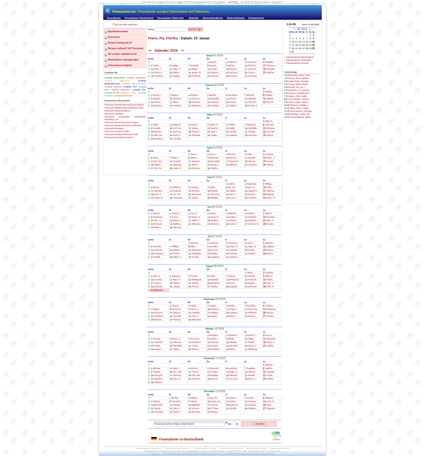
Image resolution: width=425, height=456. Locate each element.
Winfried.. (232, 214)
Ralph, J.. (176, 158)
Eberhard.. (234, 162)
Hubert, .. (176, 369)
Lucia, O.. (270, 402)
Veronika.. (214, 247)
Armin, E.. (176, 214)
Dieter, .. (233, 349)
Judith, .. (233, 128)
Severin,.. (213, 66)
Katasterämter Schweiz (297, 63)
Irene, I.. (194, 155)
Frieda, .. (158, 346)
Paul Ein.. (252, 66)
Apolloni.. (157, 99)
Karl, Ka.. (194, 369)
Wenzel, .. (159, 320)
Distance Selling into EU (120, 43)
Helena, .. (177, 283)
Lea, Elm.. (271, 132)
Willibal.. (176, 247)
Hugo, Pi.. (177, 169)
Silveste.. (215, 412)
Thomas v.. (271, 66)
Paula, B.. (215, 217)
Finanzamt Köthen (135, 105)
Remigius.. (214, 336)
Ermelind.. (215, 349)
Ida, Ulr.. (232, 188)
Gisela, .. (213, 188)
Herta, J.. (270, 158)
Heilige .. (176, 66)
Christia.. (252, 132)
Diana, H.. (196, 217)
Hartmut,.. (234, 73)
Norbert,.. (251, 214)
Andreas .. (195, 95)
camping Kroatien (273, 451)
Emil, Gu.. (177, 128)
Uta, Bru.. (234, 379)
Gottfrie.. (269, 369)
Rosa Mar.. (195, 339)
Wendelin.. (178, 346)
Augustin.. (234, 287)
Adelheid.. (196, 405)
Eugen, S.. (234, 372)
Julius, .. (270, 405)
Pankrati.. (177, 191)
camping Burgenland (114, 78)
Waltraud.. (214, 158)
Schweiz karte (256, 18)
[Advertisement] (302, 150)
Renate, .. (252, 195)
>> (182, 51)
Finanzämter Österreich (170, 18)
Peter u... (158, 228)
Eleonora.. (215, 224)
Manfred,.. (197, 76)
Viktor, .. (252, 339)
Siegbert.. (271, 247)
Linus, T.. (196, 316)
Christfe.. (233, 409)
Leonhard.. (233, 369)
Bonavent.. (197, 250)
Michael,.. (177, 320)
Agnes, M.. (197, 73)
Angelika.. (269, 62)
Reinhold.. (195, 66)
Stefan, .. (270, 280)
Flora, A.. (177, 379)
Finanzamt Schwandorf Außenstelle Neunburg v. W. (125, 118)
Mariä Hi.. (253, 280)
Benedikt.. (215, 99)
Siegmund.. (252, 184)
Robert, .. (269, 214)
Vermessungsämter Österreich (177, 449)
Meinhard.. (234, 280)
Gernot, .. (233, 158)
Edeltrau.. (177, 224)
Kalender (194, 18)
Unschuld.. (159, 412)
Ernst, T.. (158, 69)
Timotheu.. (159, 76)
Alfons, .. (251, 273)
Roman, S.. (253, 106)
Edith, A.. (269, 276)
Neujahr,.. (213, 62)
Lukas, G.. (271, 343)
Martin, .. (196, 372)
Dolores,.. (177, 313)
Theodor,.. (157, 372)
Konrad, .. (215, 379)
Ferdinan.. (253, 198)
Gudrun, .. (159, 283)
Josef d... (232, 184)
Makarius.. (233, 62)
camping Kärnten (112, 93)
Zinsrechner (114, 37)
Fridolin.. (232, 125)
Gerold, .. (270, 162)
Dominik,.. (251, 276)
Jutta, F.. (177, 409)
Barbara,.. (233, 398)
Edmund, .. (234, 376)
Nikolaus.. (269, 398)
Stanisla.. (252, 158)
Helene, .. (271, 165)
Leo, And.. (177, 372)
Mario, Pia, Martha (163, 38)
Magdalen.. (197, 254)
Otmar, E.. (195, 309)
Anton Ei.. (252, 69)
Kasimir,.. (194, 125)
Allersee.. (157, 369)
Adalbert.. (253, 221)
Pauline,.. (215, 169)
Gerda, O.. (214, 125)
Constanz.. (197, 102)
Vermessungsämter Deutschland (148, 449)
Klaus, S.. (233, 316)
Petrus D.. (252, 102)
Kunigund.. (177, 125)
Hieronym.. (197, 320)
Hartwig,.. (271, 217)
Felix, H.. (270, 287)
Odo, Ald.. (196, 376)
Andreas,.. (159, 383)
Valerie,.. (194, 402)
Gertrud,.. (177, 132)
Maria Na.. (253, 309)
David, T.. (177, 412)
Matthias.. (178, 106)
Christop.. (233, 254)
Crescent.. (270, 155)
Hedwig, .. (234, 343)
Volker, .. (157, 125)
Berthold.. (159, 405)
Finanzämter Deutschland (139, 18)
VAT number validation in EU (122, 54)
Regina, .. (252, 283)
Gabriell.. (233, 250)
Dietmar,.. (271, 191)
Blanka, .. (176, 398)
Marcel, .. (233, 69)
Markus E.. (253, 165)
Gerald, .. (251, 398)
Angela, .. (177, 76)
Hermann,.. (216, 195)
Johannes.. (253, 76)
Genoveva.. (252, 62)
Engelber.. (251, 369)
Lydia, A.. (157, 276)
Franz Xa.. (213, 398)
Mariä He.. (214, 243)
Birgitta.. (215, 254)
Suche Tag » (195, 29)
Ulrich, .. (251, 243)
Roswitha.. (252, 306)
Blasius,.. (176, 95)
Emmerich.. (214, 369)
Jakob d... (252, 254)
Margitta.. (271, 69)
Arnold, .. (215, 69)
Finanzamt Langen (129, 122)
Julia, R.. (233, 195)
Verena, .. (176, 306)
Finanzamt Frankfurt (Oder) (117, 131)
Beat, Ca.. (251, 188)
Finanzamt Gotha (135, 108)
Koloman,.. (178, 343)
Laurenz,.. (159, 280)
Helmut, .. (271, 135)
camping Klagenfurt (120, 90)
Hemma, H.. (254, 224)
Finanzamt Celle (130, 134)
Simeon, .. (157, 214)
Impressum (155, 454)
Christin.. (233, 99)
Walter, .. (194, 158)
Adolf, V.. (196, 221)
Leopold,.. (271, 372)
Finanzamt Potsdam (113, 134)
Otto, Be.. (177, 228)
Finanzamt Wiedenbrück (115, 108)
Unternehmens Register (120, 65)
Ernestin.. (177, 162)
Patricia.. (196, 287)
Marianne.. (178, 198)
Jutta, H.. (177, 69)
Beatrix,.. (215, 128)
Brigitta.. (269, 92)
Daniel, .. (177, 254)
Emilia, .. (157, 66)
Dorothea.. (233, 95)
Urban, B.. (159, 198)
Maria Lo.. (196, 99)
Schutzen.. (233, 336)
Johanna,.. (253, 402)
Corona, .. (233, 102)
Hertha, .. (271, 313)
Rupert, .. (215, 316)
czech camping (254, 451)
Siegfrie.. (270, 99)
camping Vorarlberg (135, 78)
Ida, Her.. (158, 162)
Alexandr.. (177, 165)
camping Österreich (123, 96)
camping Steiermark (116, 81)
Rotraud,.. (159, 224)
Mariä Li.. (157, 95)
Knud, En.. (234, 247)
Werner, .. (253, 162)
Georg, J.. (215, 165)
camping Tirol (130, 87)
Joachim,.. (159, 191)
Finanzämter (114, 18)
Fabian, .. (177, 73)
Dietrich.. (194, 243)
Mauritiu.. (177, 316)
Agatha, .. (213, 95)
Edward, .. (196, 132)
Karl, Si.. (194, 214)
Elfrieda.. (269, 95)
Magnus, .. (270, 306)
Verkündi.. (196, 135)
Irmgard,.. (215, 102)
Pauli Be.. (270, 73)
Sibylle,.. (232, 339)
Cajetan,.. (232, 276)
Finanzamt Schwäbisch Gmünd (118, 137)
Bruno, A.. (176, 339)
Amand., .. (159, 349)
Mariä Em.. (177, 402)
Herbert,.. (159, 132)
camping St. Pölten (128, 93)
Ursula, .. (196, 346)
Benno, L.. (177, 221)
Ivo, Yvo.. (177, 195)
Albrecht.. (269, 243)
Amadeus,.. (159, 139)
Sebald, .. (196, 283)
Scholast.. (177, 99)
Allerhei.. (269, 365)
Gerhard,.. (215, 76)
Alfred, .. (196, 165)
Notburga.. (271, 309)
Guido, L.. (233, 217)
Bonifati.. (215, 191)
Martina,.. (234, 76)
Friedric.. (270, 379)
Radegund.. (197, 280)
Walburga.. (197, 106)
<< (150, 51)
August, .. (196, 198)
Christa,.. (213, 214)
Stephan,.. (253, 409)
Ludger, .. (215, 135)
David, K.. (233, 224)
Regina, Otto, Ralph (297, 96)
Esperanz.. (234, 405)
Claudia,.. (233, 132)
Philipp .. (269, 184)
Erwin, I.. (233, 198)
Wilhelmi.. (253, 313)
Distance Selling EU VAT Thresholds (125, 48)
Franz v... (252, 73)
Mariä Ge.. (177, 309)
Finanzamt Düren (112, 122)
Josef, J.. (214, 132)
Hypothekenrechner (118, 31)
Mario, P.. (158, 73)
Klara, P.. (177, 280)
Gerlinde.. (215, 106)
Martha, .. (196, 257)
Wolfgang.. (253, 349)
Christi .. (213, 276)
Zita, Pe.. (158, 169)
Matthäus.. (159, 316)
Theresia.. (215, 343)
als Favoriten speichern (126, 24)
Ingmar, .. (158, 409)
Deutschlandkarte (213, 18)
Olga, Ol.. (252, 247)
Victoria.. (196, 409)
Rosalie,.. (232, 306)
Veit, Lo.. (158, 221)
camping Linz (139, 90)
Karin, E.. (177, 135)
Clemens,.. (159, 379)
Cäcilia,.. (270, 376)
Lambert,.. (234, 313)
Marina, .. (271, 250)
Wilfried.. (233, 165)
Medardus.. (158, 217)
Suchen (260, 424)
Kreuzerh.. (159, 313)
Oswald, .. (195, 276)
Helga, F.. (233, 309)
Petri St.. (270, 102)
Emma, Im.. (216, 402)
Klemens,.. (271, 128)
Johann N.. (253, 191)
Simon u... (196, 349)
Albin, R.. (269, 121)
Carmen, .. (215, 250)
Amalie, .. (252, 376)
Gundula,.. (195, 188)
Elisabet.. (215, 221)
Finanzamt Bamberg (113, 114)
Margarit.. (159, 376)
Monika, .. (215, 287)
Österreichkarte (236, 18)
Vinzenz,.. (215, 73)
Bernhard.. (197, 195)
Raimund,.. (159, 290)
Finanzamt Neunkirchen (115, 105)
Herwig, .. (157, 339)
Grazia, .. (176, 217)
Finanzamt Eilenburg (114, 128)
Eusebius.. (269, 273)
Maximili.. (158, 343)
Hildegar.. (215, 313)
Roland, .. (177, 250)
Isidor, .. (250, 155)
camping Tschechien (233, 451)
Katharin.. (196, 169)
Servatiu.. (196, 191)
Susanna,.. (253, 405)
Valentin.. (252, 99)
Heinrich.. (158, 250)
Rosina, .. (196, 128)
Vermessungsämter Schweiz (205, 449)
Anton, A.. (253, 346)
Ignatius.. (233, 257)
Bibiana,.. (194, 398)
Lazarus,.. (215, 405)
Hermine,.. (197, 412)
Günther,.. (214, 339)
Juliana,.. (158, 102)
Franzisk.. (157, 128)
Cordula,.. (215, 346)
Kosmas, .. (253, 316)
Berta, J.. (252, 379)
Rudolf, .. (158, 257)
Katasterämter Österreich (298, 60)
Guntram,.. (253, 135)
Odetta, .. (158, 165)
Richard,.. (251, 95)
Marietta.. (157, 247)
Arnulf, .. (252, 250)
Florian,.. (157, 188)
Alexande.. (271, 339)
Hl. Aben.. (215, 409)
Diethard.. (215, 309)
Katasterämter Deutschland (299, 57)
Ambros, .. (157, 402)
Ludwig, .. (177, 287)
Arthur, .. (233, 402)
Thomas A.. (233, 243)
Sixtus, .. (157, 158)
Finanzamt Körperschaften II (117, 111)
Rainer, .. (196, 69)
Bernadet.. (216, 162)
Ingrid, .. (194, 306)
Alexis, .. (177, 102)
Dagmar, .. (271, 195)
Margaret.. (159, 254)
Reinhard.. (252, 125)
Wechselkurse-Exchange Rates (123, 60)
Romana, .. (159, 106)
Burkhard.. (197, 343)
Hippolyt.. (215, 280)
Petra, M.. (271, 198)
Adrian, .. (232, 66)
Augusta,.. (234, 135)
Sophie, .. (233, 191)
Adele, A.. (177, 257)
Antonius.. (253, 217)
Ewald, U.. (251, 336)
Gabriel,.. (233, 106)
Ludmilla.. (196, 313)
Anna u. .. (270, 254)
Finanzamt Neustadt (113, 125)
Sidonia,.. (252, 372)
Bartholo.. (159, 287)
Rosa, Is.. (270, 283)
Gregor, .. (213, 306)
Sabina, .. (177, 349)
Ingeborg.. (215, 257)
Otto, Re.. (158, 135)
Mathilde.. (253, 128)
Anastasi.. (196, 162)
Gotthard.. (176, 188)
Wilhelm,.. (215, 198)
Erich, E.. (158, 195)
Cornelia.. (177, 139)
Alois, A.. (270, 221)
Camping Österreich (167, 451)
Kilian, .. (194, 247)
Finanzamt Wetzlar (132, 125)
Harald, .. (270, 224)
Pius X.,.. (233, 283)
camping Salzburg (113, 87)
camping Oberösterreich (133, 84)
